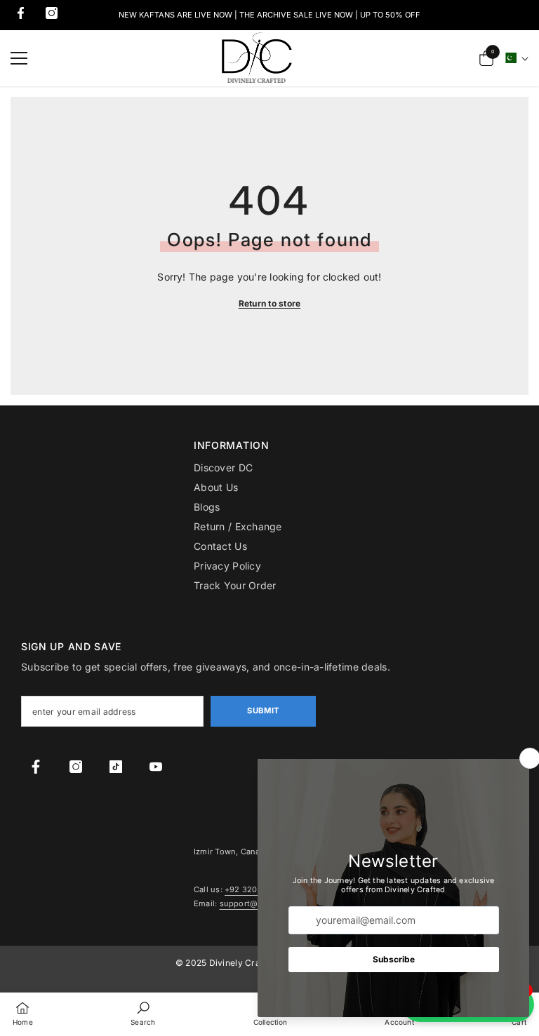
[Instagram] (51, 13)
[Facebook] (21, 13)
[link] (143, 1012)
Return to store (270, 303)
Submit (263, 710)
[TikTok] (116, 766)
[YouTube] (156, 766)
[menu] (19, 58)
